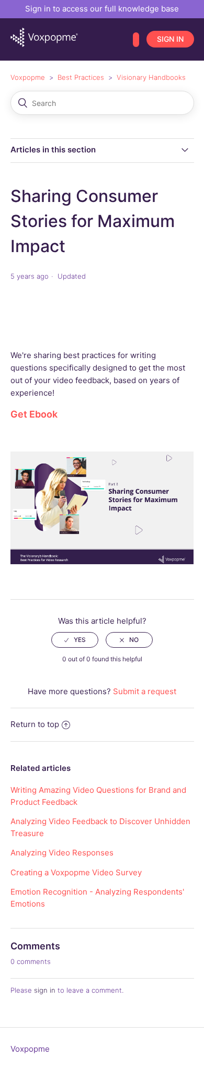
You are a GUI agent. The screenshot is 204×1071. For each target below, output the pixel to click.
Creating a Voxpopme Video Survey (76, 872)
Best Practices (81, 77)
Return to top (34, 724)
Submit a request (144, 691)
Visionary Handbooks (151, 77)
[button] (136, 39)
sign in (44, 990)
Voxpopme (27, 77)
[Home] (44, 44)
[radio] (74, 640)
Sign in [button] (170, 38)
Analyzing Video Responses (62, 853)
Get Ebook (34, 414)
